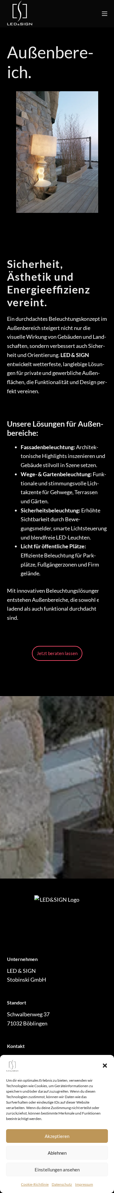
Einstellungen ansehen (57, 1169)
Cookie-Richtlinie (35, 1184)
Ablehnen (57, 1153)
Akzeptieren (57, 1136)
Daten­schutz (62, 1184)
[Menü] (104, 13)
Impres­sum (84, 1184)
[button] (105, 1066)
